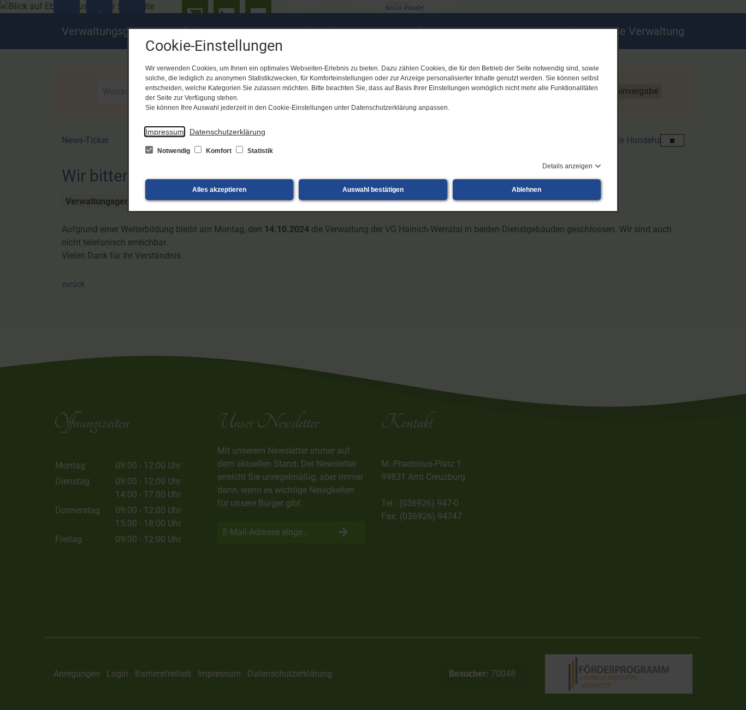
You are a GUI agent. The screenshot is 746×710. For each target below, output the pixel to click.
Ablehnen (526, 189)
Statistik (259, 151)
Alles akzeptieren (219, 189)
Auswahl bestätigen (373, 189)
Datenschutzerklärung (227, 131)
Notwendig (174, 151)
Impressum (164, 131)
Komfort (218, 151)
